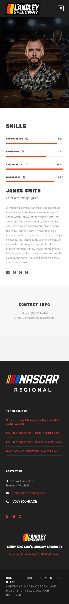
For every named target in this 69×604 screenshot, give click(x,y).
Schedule (27, 578)
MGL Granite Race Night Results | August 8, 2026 (33, 432)
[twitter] (26, 273)
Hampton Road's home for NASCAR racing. (34, 550)
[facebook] (14, 273)
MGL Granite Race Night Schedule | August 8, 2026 (34, 441)
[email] (8, 273)
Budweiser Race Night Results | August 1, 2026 (32, 451)
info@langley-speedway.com (28, 493)
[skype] (20, 273)
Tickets (46, 578)
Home (10, 578)
